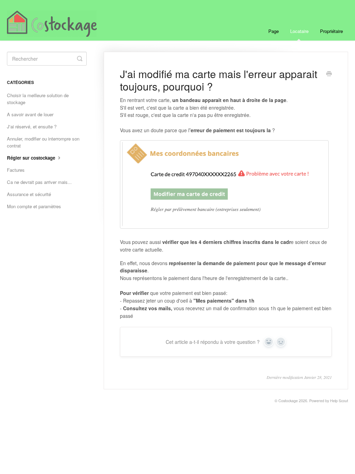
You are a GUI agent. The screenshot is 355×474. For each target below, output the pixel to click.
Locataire (299, 31)
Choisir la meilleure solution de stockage (38, 98)
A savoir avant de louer (30, 114)
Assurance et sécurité (29, 194)
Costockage (288, 400)
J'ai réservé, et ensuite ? (32, 126)
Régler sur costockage (32, 157)
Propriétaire (331, 31)
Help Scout (339, 400)
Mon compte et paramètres (34, 206)
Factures (16, 170)
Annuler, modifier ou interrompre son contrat (43, 142)
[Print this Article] (329, 74)
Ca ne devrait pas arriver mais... (39, 182)
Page (273, 31)
